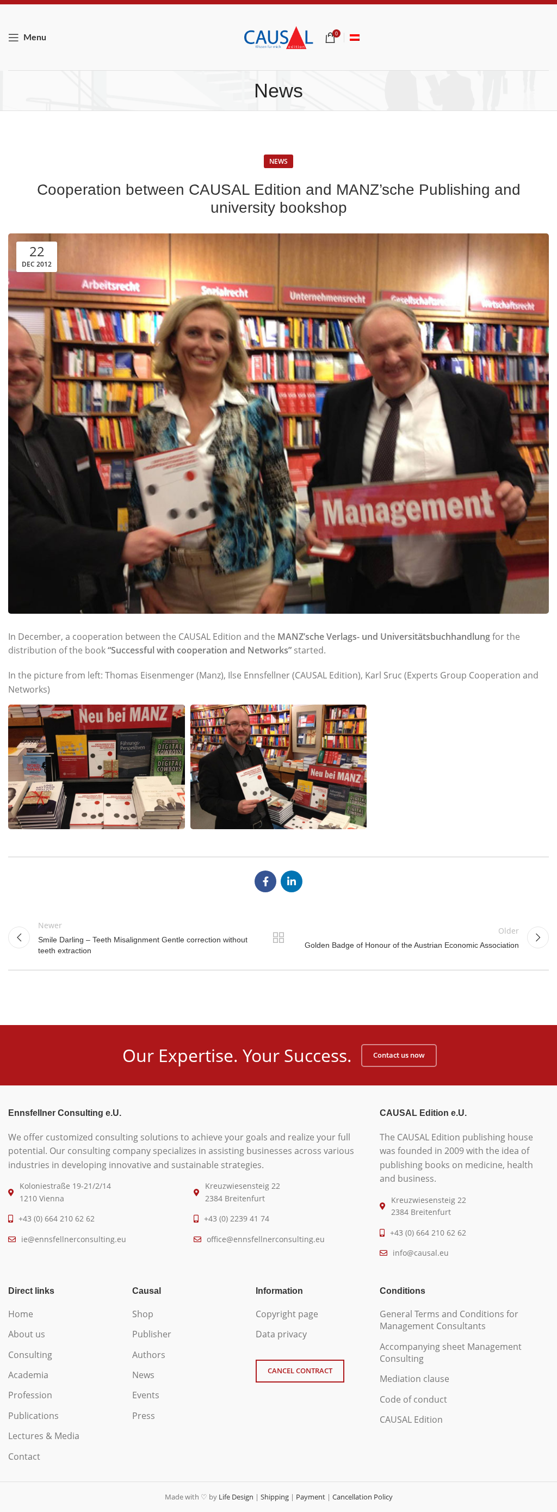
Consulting (30, 1355)
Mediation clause (414, 1379)
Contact (24, 1456)
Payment (310, 1497)
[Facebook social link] (265, 881)
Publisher (151, 1334)
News (278, 161)
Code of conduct (413, 1399)
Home (20, 1314)
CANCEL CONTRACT (300, 1370)
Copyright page (287, 1314)
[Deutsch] (355, 37)
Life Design (236, 1497)
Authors (148, 1355)
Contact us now (399, 1055)
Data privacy (281, 1334)
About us (26, 1334)
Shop (142, 1314)
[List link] (62, 1219)
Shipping (275, 1497)
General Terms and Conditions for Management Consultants (449, 1320)
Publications (33, 1416)
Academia (28, 1375)
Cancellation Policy (362, 1497)
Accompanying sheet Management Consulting (451, 1353)
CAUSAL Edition (411, 1419)
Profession (30, 1395)
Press (143, 1416)
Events (145, 1395)
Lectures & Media (43, 1436)
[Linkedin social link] (291, 881)
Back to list (278, 937)
